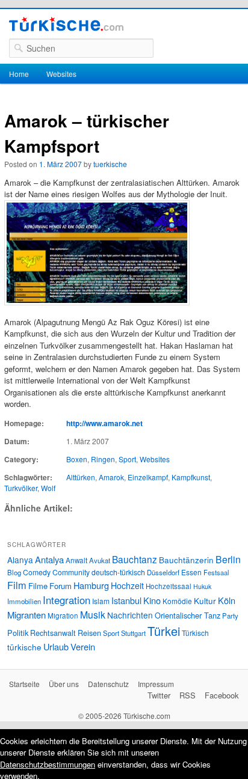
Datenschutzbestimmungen (47, 764)
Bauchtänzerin (186, 560)
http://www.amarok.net (104, 423)
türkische (24, 647)
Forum (60, 585)
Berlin (228, 559)
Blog (14, 572)
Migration (63, 615)
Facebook (222, 695)
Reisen (89, 633)
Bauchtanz (134, 559)
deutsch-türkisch (118, 572)
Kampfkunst (191, 477)
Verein (82, 646)
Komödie (177, 601)
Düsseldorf (163, 572)
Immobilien (24, 601)
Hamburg (91, 585)
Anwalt (76, 560)
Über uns (64, 684)
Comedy (37, 572)
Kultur (205, 600)
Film (16, 585)
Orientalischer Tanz (187, 615)
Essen (191, 572)
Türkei (163, 631)
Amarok (111, 477)
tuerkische (110, 164)
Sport (127, 459)
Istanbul (126, 600)
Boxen (76, 459)
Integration (66, 600)
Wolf (48, 488)
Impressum (156, 684)
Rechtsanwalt (53, 633)
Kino (152, 600)
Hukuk (202, 586)
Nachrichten (130, 615)
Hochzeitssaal (168, 586)
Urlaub (56, 646)
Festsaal (216, 572)
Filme (38, 585)
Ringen (103, 459)
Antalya (49, 559)
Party (230, 615)
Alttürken (80, 477)
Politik (17, 632)
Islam (101, 601)
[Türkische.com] (66, 26)
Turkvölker (20, 488)
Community (71, 572)
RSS (187, 695)
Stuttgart (133, 633)
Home (19, 74)
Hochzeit (127, 585)
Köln (226, 600)
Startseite (24, 684)
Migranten (26, 614)
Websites (61, 74)
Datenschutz (108, 684)
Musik (92, 615)
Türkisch (195, 633)
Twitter (158, 695)
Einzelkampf (148, 477)
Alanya (20, 560)
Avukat (99, 560)
